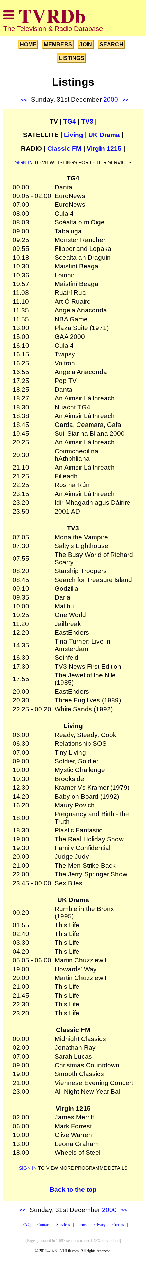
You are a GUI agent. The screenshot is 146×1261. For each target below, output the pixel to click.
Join (85, 44)
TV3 (87, 121)
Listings (71, 58)
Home (28, 44)
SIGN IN (24, 162)
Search (111, 44)
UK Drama (104, 134)
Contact (43, 1224)
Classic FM (64, 148)
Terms (82, 1224)
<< (24, 100)
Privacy (99, 1224)
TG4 (69, 121)
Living (73, 134)
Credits (118, 1224)
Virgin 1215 (104, 148)
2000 (110, 99)
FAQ (26, 1224)
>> (125, 100)
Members (58, 44)
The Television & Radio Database (53, 28)
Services (63, 1224)
